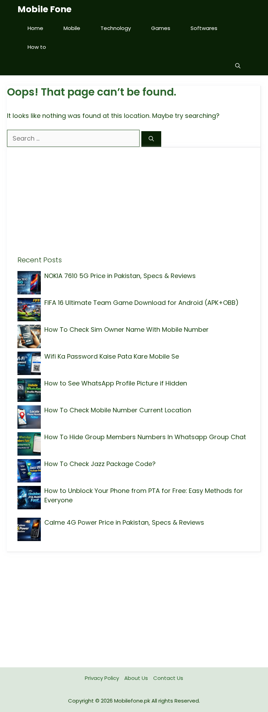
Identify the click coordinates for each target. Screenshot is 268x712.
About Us (136, 678)
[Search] (151, 139)
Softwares (204, 28)
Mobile (72, 28)
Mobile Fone (44, 9)
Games (160, 28)
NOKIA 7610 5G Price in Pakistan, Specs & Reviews (120, 275)
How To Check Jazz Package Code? (100, 463)
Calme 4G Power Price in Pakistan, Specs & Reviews (124, 522)
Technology (115, 28)
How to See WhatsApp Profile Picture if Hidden (115, 383)
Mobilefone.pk (132, 700)
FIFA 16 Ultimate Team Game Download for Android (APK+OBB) (141, 302)
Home (35, 28)
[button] (238, 66)
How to (37, 47)
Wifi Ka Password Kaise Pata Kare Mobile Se (111, 356)
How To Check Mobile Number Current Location (117, 410)
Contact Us (168, 678)
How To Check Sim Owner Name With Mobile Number (126, 329)
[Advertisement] (133, 207)
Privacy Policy (102, 678)
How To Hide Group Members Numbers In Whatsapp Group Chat (145, 437)
